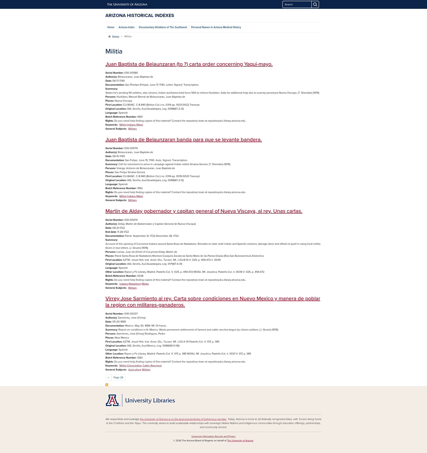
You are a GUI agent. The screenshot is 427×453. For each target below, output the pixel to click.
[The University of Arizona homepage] (127, 4)
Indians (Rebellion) (130, 284)
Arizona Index (127, 27)
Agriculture (134, 369)
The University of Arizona (240, 440)
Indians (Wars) (135, 124)
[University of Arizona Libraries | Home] (140, 400)
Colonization (134, 365)
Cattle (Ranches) (152, 365)
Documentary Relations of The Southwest (163, 27)
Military (132, 128)
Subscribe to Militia (106, 384)
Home (110, 27)
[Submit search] (315, 4)
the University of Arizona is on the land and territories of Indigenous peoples (183, 419)
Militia (122, 124)
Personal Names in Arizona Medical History (216, 27)
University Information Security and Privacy (213, 436)
